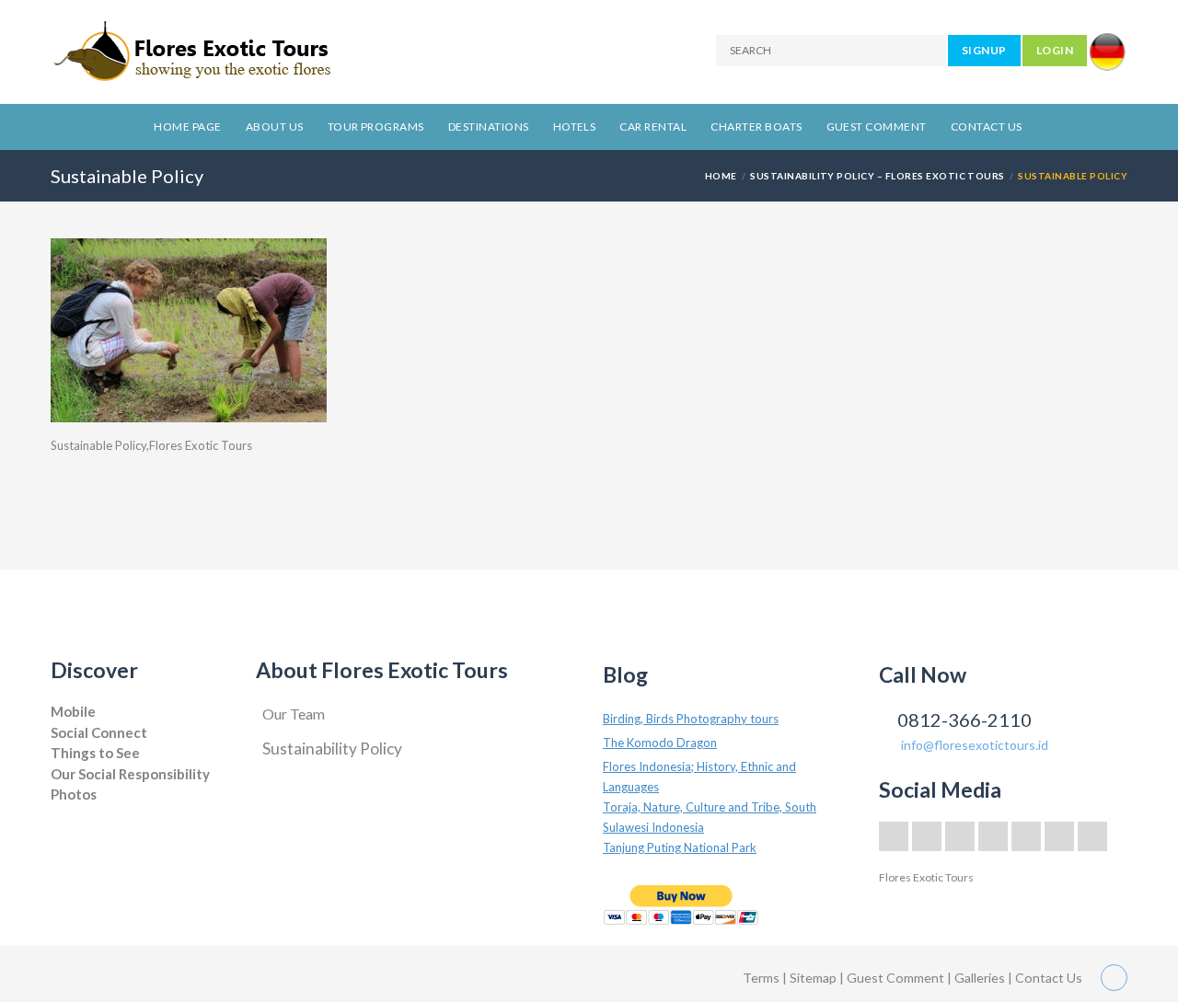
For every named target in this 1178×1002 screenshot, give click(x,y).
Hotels (574, 126)
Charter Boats (756, 126)
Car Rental (653, 126)
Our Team (293, 713)
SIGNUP (984, 50)
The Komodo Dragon (660, 742)
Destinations (488, 126)
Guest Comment (876, 126)
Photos (74, 794)
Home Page (187, 126)
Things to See (95, 752)
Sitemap (814, 977)
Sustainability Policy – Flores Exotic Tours (877, 175)
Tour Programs (376, 126)
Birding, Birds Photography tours (691, 718)
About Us (275, 126)
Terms (761, 977)
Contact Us (986, 126)
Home (721, 175)
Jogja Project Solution (103, 813)
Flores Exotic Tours (926, 877)
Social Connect (99, 732)
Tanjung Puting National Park (679, 847)
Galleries (981, 977)
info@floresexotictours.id (974, 745)
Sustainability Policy (332, 748)
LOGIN (1054, 50)
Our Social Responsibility (130, 774)
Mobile (73, 711)
